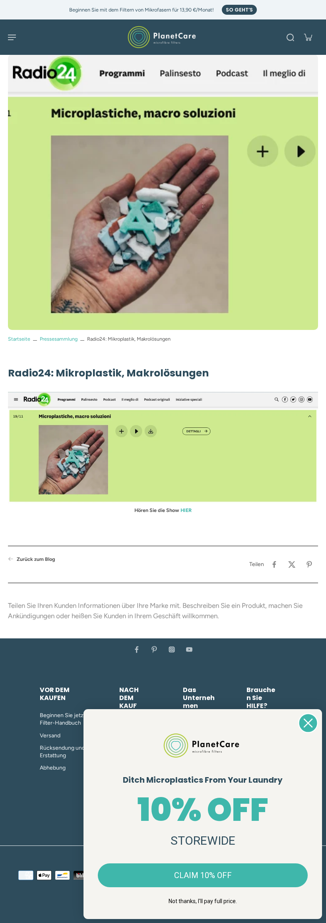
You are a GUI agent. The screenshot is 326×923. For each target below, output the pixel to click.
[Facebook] (137, 649)
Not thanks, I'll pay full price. (203, 901)
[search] (290, 37)
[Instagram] (171, 649)
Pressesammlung (59, 339)
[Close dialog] (308, 723)
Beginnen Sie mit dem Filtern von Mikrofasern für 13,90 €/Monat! (141, 10)
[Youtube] (189, 649)
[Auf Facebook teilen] (274, 564)
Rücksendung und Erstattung (62, 752)
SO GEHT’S (239, 9)
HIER (186, 510)
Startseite (19, 339)
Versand (50, 735)
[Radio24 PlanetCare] (163, 449)
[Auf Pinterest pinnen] (309, 564)
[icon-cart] (307, 37)
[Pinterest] (154, 649)
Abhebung (53, 767)
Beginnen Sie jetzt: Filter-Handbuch (63, 719)
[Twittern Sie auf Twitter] (292, 564)
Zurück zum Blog (36, 559)
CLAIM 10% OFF (203, 875)
